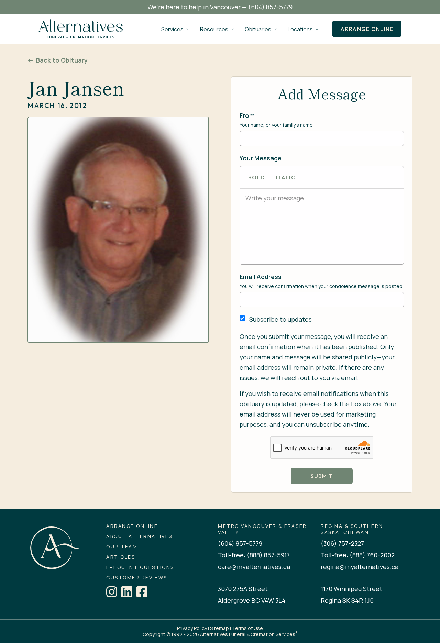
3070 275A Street (243, 589)
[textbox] (321, 198)
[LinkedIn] (126, 591)
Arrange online (366, 28)
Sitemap (219, 628)
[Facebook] (141, 591)
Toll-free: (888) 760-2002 (358, 555)
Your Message (261, 158)
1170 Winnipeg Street (351, 589)
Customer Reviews (136, 578)
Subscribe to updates (280, 319)
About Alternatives (139, 536)
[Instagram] (111, 591)
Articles (120, 557)
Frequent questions (140, 567)
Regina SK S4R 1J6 (347, 600)
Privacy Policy (192, 628)
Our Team (122, 547)
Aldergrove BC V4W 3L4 (252, 600)
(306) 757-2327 (342, 543)
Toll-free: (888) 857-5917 (254, 555)
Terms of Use (247, 628)
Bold (256, 177)
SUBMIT (322, 476)
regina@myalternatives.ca (359, 567)
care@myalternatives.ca (254, 567)
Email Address (261, 277)
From (247, 115)
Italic (285, 177)
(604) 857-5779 (270, 7)
